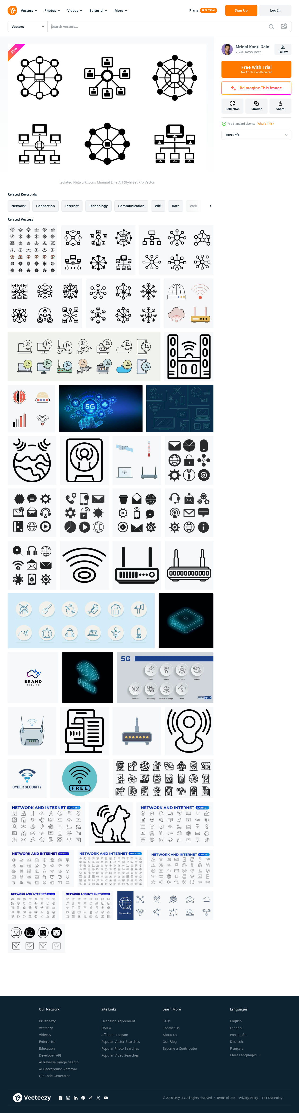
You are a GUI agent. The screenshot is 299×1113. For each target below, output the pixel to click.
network (18, 206)
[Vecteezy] (12, 10)
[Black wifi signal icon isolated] (84, 565)
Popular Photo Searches (120, 1048)
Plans (193, 10)
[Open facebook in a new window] (60, 1098)
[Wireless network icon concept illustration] (188, 356)
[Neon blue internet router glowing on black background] (186, 620)
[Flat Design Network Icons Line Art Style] (45, 303)
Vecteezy (46, 1028)
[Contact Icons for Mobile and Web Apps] (32, 565)
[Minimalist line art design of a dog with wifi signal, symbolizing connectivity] (111, 824)
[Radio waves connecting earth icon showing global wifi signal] (32, 460)
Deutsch (236, 1041)
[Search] (271, 26)
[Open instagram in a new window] (68, 1098)
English (236, 1021)
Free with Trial (256, 69)
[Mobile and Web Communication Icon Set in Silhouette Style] (189, 460)
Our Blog (170, 1041)
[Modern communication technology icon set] (137, 460)
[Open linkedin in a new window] (76, 1098)
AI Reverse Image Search (59, 1062)
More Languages (243, 1055)
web (193, 206)
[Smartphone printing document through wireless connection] (84, 731)
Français (236, 1048)
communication (131, 206)
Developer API (50, 1055)
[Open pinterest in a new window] (83, 1098)
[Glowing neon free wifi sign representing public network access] (87, 677)
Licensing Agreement (118, 1021)
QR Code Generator (54, 1076)
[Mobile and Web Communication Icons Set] (137, 512)
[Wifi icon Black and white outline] (36, 938)
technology (98, 206)
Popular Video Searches (120, 1055)
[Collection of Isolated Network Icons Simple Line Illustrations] (176, 250)
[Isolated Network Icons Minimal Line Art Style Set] (98, 250)
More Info (232, 135)
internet (72, 206)
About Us (170, 1034)
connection (45, 206)
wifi (158, 206)
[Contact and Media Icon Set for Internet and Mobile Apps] (32, 512)
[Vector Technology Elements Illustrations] (179, 408)
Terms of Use (226, 1098)
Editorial (96, 10)
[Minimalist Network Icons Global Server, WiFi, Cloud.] (188, 303)
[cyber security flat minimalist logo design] (27, 778)
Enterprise (47, 1041)
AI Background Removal (58, 1069)
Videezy (45, 1034)
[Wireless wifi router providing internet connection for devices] (137, 731)
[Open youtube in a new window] (106, 1098)
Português (238, 1034)
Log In (275, 10)
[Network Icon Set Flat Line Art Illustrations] (123, 303)
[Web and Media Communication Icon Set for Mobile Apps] (189, 512)
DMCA (106, 1028)
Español (236, 1028)
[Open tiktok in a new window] (91, 1098)
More (119, 10)
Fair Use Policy (272, 1098)
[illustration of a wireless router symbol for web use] (137, 565)
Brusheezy (47, 1021)
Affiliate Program (114, 1034)
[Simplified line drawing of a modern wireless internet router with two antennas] (189, 565)
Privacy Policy (248, 1098)
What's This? (265, 124)
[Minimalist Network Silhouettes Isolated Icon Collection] (32, 250)
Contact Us (171, 1028)
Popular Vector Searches (120, 1041)
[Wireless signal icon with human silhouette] (189, 731)
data (175, 206)
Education (47, 1048)
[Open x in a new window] (98, 1098)
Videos (72, 10)
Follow (283, 52)
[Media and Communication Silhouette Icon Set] (84, 512)
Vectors (27, 10)
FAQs (167, 1021)
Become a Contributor (180, 1048)
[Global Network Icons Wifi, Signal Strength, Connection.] (31, 408)
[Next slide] (206, 206)
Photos (50, 10)
